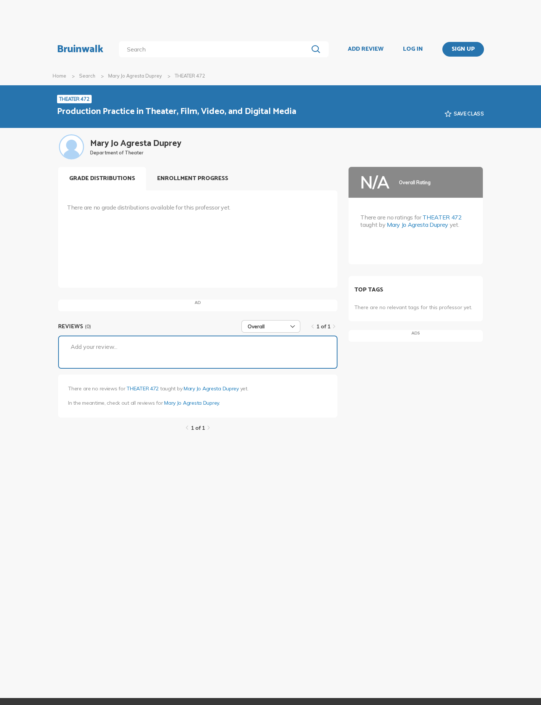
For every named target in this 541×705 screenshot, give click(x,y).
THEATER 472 (143, 388)
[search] (215, 49)
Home (59, 76)
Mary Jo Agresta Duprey (135, 76)
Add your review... (94, 346)
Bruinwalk (80, 49)
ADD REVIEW (365, 49)
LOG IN (413, 49)
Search (87, 76)
